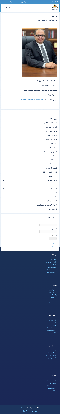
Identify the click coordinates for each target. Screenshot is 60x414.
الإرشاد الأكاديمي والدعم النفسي (46, 205)
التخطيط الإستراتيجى (50, 355)
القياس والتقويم (52, 358)
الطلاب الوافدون (51, 168)
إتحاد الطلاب (53, 156)
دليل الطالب (53, 176)
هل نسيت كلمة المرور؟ (51, 243)
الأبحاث (54, 193)
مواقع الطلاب (52, 164)
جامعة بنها (21, 407)
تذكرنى (55, 235)
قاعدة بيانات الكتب (51, 385)
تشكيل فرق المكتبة (51, 381)
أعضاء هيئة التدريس (51, 262)
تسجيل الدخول (25, 2)
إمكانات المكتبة (52, 383)
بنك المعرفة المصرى (50, 390)
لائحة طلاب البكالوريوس (49, 123)
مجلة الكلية (53, 325)
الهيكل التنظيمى (52, 264)
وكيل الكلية (53, 119)
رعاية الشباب (53, 160)
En (18, 2)
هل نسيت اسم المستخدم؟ (50, 246)
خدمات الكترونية (51, 272)
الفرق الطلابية (52, 180)
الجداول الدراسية (51, 127)
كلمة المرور (54, 229)
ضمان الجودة (52, 350)
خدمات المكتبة (52, 388)
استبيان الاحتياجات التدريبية (8, 2)
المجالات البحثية (52, 267)
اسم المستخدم (53, 222)
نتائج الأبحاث (53, 197)
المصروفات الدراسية (50, 201)
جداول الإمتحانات (51, 131)
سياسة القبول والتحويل (49, 184)
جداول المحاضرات (51, 327)
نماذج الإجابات (52, 143)
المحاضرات (53, 189)
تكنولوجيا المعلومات (50, 353)
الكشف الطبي (52, 209)
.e (42, 99)
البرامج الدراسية (53, 302)
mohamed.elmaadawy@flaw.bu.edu (31, 99)
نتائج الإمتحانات (52, 147)
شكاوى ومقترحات (51, 269)
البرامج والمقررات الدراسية (48, 152)
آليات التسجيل (52, 320)
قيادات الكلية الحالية (50, 260)
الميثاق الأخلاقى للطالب (49, 172)
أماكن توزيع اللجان (51, 139)
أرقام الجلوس (52, 135)
